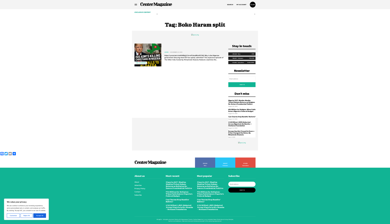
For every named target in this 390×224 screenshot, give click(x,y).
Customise (13, 215)
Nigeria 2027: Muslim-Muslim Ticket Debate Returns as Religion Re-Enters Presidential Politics (241, 102)
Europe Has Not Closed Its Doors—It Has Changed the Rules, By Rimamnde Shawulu (241, 133)
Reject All (26, 215)
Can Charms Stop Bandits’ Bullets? (241, 116)
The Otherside (141, 63)
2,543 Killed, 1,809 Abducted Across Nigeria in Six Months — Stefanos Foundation (240, 124)
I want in (242, 85)
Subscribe (250, 62)
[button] (230, 4)
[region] (26, 209)
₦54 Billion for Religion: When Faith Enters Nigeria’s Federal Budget (242, 110)
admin (166, 52)
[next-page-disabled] (255, 14)
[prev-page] (157, 14)
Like (253, 54)
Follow (251, 58)
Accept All (39, 215)
